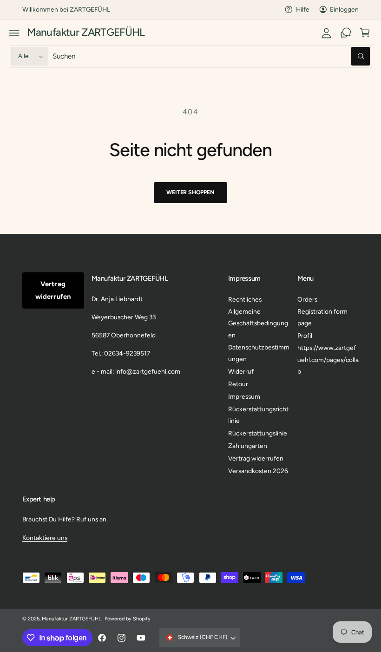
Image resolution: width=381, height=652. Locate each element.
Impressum (244, 396)
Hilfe (302, 9)
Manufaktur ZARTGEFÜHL (71, 619)
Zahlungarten (247, 445)
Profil (304, 335)
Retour (238, 384)
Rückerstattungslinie (257, 433)
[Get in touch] (345, 33)
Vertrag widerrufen (52, 290)
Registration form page (322, 317)
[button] (14, 33)
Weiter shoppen (190, 192)
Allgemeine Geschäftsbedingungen (258, 323)
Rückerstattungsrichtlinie (258, 414)
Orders (307, 299)
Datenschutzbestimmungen (258, 352)
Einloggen (344, 9)
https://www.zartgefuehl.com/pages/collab (328, 359)
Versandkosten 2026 (258, 470)
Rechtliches (245, 299)
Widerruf (241, 371)
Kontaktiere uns (44, 537)
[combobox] (211, 56)
